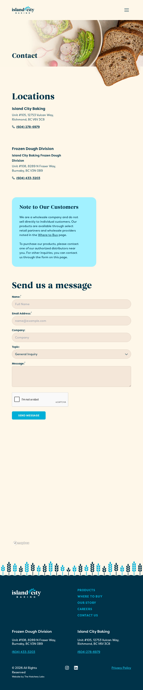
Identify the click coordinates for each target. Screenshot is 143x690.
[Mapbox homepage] (21, 543)
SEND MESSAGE (28, 415)
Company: (18, 330)
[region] (71, 488)
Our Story (86, 603)
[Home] (23, 10)
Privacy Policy (121, 668)
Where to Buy (48, 235)
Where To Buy (90, 596)
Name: (16, 296)
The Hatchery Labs (34, 676)
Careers (84, 609)
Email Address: (22, 313)
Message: (18, 363)
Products (86, 590)
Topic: (16, 347)
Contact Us (87, 615)
